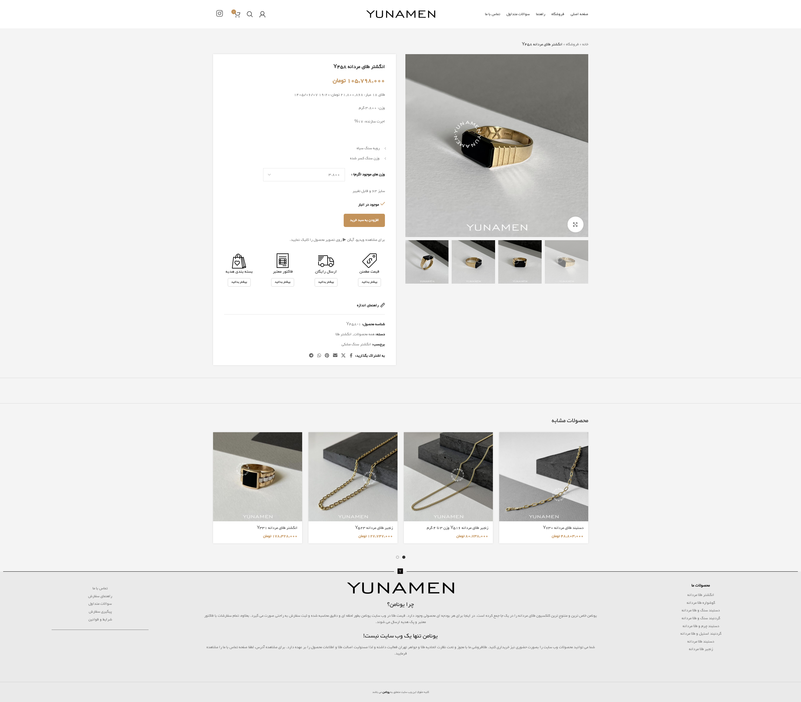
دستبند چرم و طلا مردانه (701, 626)
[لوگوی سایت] (400, 15)
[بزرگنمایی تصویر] (575, 224)
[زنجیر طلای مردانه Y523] (353, 476)
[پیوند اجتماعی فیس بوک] (351, 355)
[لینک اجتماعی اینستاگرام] (219, 14)
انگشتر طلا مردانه (700, 595)
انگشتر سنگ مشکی (356, 344)
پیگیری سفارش (100, 611)
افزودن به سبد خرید (364, 220)
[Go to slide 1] (403, 557)
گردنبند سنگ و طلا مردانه (701, 618)
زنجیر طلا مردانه (701, 649)
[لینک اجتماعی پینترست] (327, 355)
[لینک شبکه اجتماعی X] (343, 355)
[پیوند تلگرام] (311, 355)
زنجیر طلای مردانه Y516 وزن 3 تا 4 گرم (457, 527)
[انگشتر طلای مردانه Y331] (257, 476)
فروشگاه (572, 44)
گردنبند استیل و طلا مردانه (700, 633)
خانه (585, 44)
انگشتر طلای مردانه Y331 (277, 527)
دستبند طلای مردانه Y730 (563, 527)
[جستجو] (250, 14)
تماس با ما (100, 588)
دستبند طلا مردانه (700, 641)
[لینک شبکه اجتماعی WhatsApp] (319, 355)
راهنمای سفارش (100, 596)
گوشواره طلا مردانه (701, 602)
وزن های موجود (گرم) (369, 174)
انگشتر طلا (344, 334)
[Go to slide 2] (397, 557)
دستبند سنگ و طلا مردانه (701, 610)
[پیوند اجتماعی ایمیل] (335, 355)
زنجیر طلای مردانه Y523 (374, 527)
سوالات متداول (100, 603)
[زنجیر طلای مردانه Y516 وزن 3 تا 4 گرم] (448, 476)
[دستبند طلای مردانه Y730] (543, 476)
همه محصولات (364, 334)
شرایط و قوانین (100, 619)
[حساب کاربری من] (262, 14)
